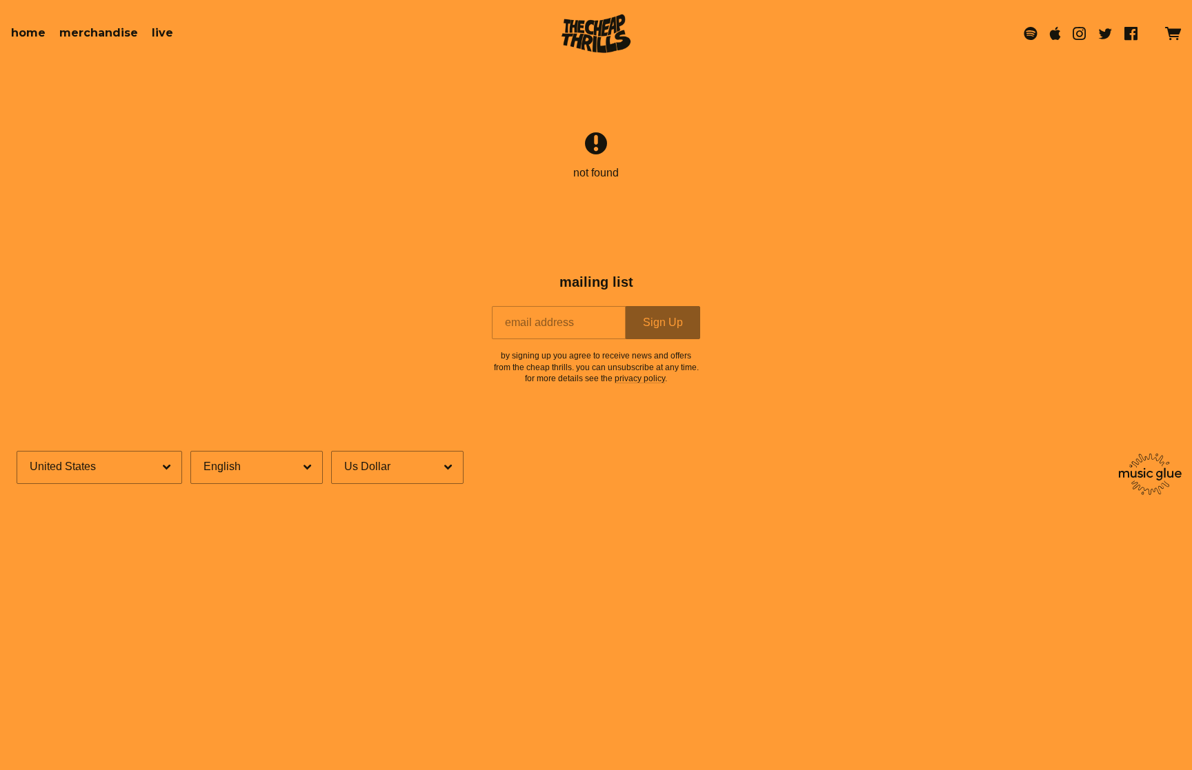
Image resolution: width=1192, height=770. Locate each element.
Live (162, 32)
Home (28, 32)
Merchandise (98, 32)
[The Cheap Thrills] (596, 33)
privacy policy (640, 378)
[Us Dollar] (397, 467)
